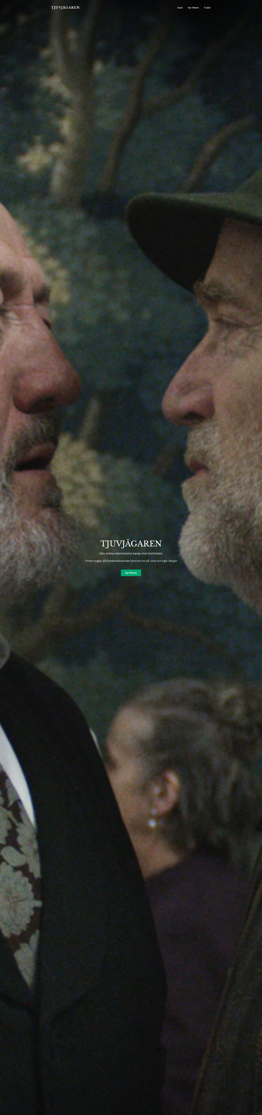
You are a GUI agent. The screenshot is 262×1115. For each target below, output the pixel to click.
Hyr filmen (131, 572)
